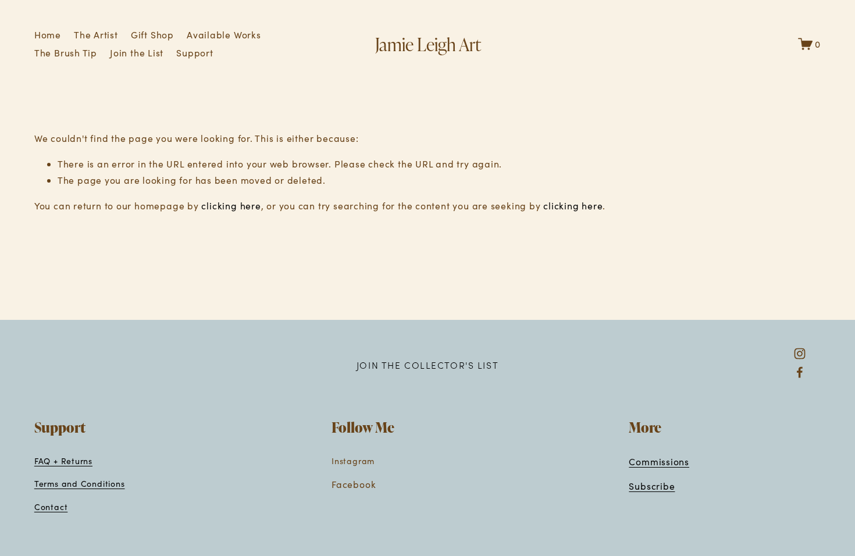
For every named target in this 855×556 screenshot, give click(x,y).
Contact (51, 506)
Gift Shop (152, 34)
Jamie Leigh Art (428, 44)
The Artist (96, 34)
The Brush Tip (65, 53)
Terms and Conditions (79, 483)
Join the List (136, 53)
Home (47, 34)
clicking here (231, 205)
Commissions (659, 461)
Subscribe (652, 486)
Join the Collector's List (427, 365)
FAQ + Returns (63, 460)
